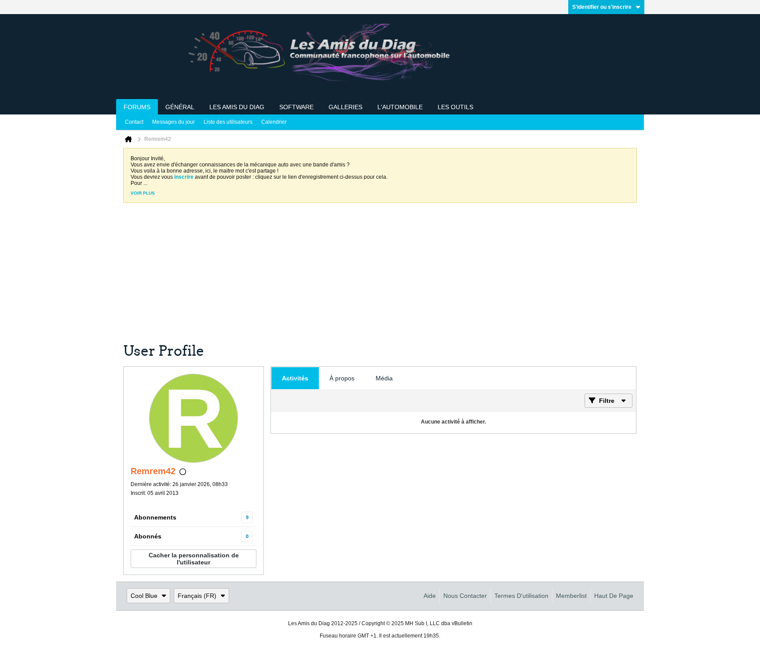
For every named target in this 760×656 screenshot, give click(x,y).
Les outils (455, 107)
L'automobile (400, 107)
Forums (137, 107)
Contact (134, 122)
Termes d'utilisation (521, 595)
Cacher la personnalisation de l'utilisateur (194, 559)
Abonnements (155, 517)
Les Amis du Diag (236, 107)
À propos (341, 378)
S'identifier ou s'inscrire (602, 7)
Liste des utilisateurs (228, 122)
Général (179, 107)
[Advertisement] (373, 276)
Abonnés (147, 536)
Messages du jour (173, 122)
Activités (295, 378)
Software (296, 107)
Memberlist (571, 595)
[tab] (295, 378)
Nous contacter (465, 595)
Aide (430, 595)
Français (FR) (197, 595)
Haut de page (613, 595)
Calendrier (274, 122)
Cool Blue (144, 595)
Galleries (345, 107)
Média (384, 378)
